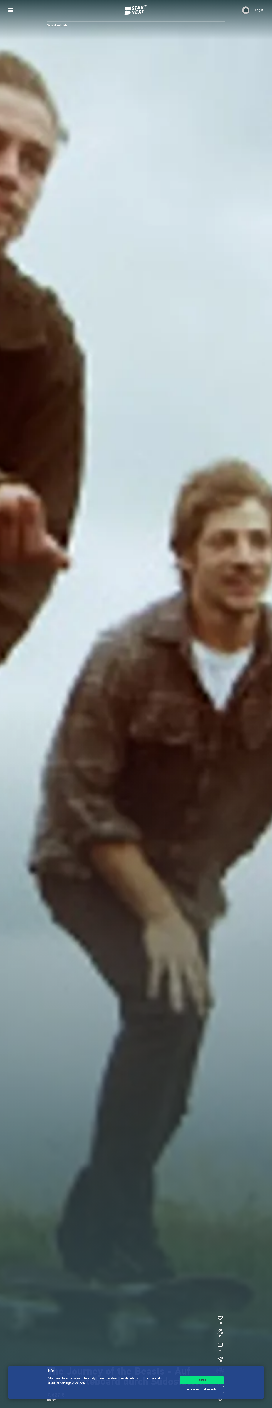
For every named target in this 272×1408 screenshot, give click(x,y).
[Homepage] (136, 10)
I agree (201, 1380)
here (83, 1383)
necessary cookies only (202, 1389)
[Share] (220, 1359)
